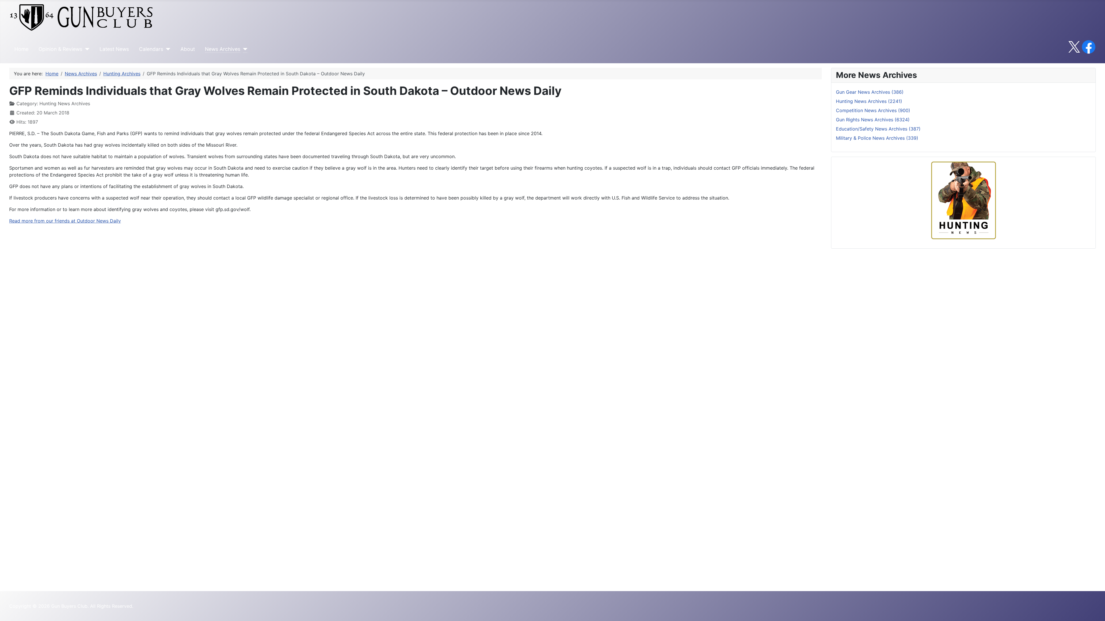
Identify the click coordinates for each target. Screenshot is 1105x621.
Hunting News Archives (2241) (869, 101)
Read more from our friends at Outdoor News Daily (65, 221)
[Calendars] (166, 49)
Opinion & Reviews (60, 49)
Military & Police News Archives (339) (877, 138)
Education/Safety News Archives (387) (878, 129)
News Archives (222, 49)
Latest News (114, 49)
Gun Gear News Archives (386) (870, 92)
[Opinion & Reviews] (85, 49)
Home (21, 49)
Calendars (151, 49)
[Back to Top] (1094, 610)
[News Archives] (243, 49)
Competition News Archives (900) (873, 110)
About (187, 49)
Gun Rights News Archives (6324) (873, 119)
